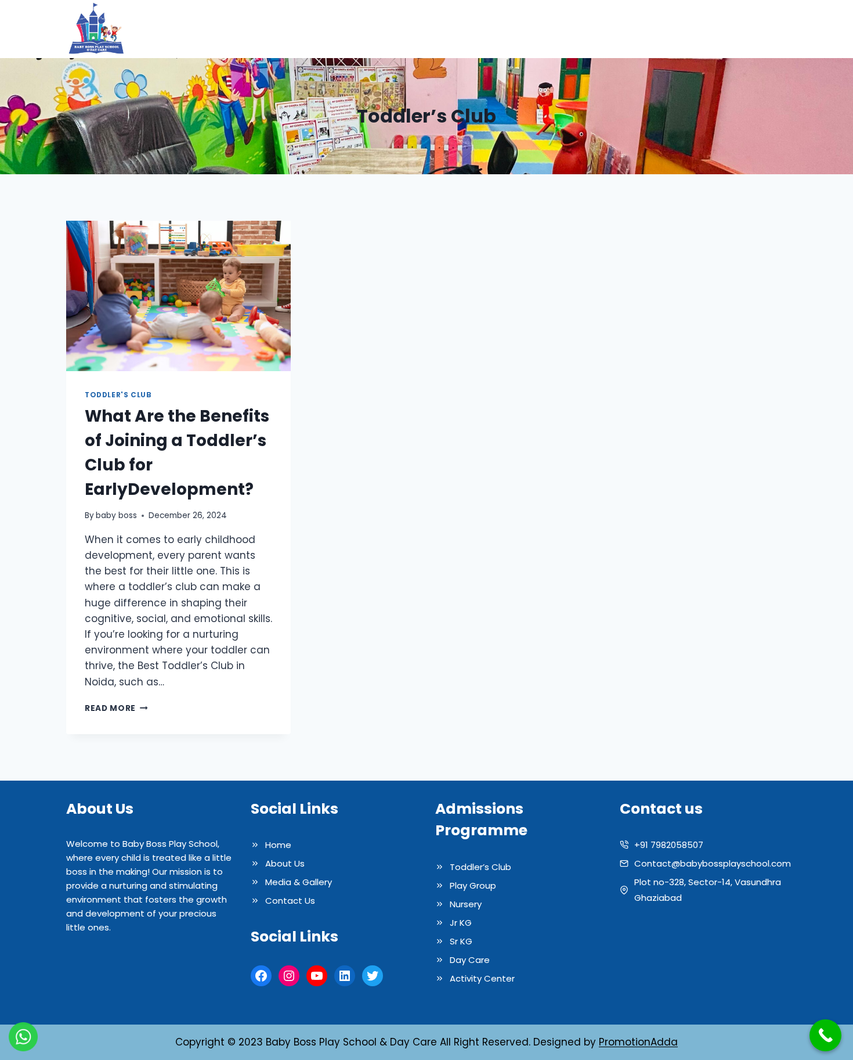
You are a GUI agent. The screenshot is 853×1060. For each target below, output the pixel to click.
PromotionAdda (638, 1042)
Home (428, 29)
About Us (479, 29)
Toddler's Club (118, 395)
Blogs (696, 29)
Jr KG (461, 923)
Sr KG (461, 941)
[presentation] (178, 296)
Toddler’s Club (480, 867)
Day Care (470, 960)
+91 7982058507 (668, 845)
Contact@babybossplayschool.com (712, 863)
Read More (116, 708)
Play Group (473, 885)
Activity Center (482, 978)
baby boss (116, 515)
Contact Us (752, 29)
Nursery (466, 904)
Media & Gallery (629, 29)
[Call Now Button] (825, 1035)
